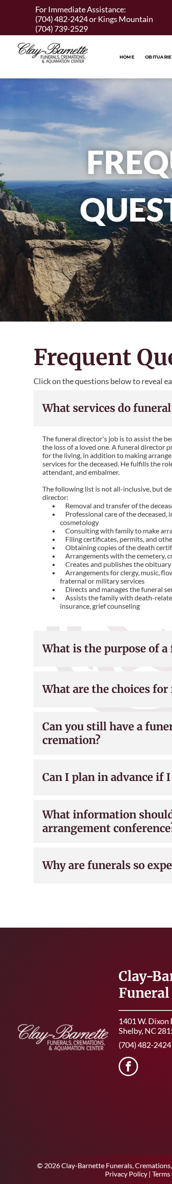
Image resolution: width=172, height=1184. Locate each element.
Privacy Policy (126, 1173)
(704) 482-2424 (61, 19)
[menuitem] (127, 57)
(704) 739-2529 (61, 28)
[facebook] (128, 1067)
